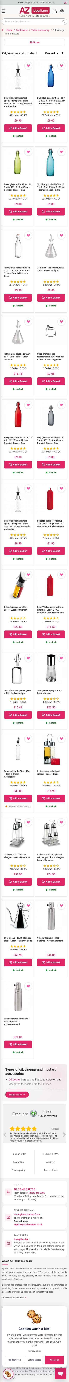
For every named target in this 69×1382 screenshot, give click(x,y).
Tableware (22, 30)
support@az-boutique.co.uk (28, 1224)
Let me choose (34, 1360)
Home (9, 30)
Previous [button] (4, 1134)
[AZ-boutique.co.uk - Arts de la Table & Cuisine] (34, 12)
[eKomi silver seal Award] (33, 1113)
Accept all (54, 1360)
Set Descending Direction (62, 53)
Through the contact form (27, 1214)
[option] (34, 1134)
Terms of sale (51, 1170)
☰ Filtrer (35, 42)
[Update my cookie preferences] (8, 1374)
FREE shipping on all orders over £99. (34, 2)
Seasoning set (17, 1089)
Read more (15, 1094)
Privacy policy (18, 1170)
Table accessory (40, 30)
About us (50, 1162)
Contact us (18, 1162)
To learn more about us (13, 1297)
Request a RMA (50, 1154)
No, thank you (14, 1360)
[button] (55, 10)
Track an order (18, 1154)
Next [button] (64, 1134)
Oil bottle (14, 1079)
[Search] (64, 21)
